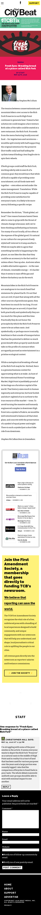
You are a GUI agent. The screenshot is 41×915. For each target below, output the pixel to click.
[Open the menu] (2, 3)
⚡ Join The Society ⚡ (20, 673)
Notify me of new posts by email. (18, 862)
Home (8, 884)
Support (34, 3)
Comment (7, 808)
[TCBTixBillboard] (20, 27)
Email (5, 839)
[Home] (20, 13)
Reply (6, 787)
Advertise (11, 897)
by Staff (20, 73)
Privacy (8, 905)
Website (6, 847)
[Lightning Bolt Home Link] (20, 3)
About (8, 888)
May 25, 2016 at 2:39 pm (12, 742)
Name (5, 831)
